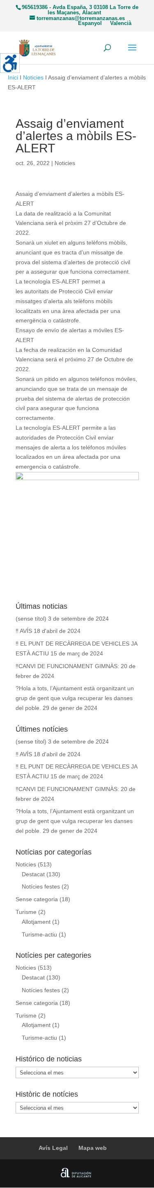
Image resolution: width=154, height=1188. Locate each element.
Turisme (26, 912)
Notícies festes (41, 886)
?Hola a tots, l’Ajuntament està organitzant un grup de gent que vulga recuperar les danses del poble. (75, 698)
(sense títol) (31, 618)
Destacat (33, 874)
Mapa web (92, 1148)
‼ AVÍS (24, 631)
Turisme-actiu (39, 934)
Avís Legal (53, 1148)
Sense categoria (37, 899)
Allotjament (36, 921)
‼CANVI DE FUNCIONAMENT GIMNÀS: (67, 666)
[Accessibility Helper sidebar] (10, 63)
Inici (13, 77)
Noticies (33, 77)
